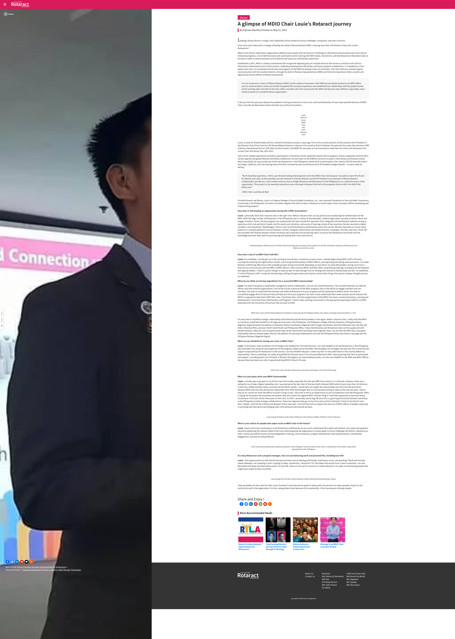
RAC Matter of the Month (333, 576)
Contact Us (310, 576)
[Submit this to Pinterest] (22, 562)
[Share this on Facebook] (7, 562)
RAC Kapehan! (352, 579)
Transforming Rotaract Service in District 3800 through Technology (51, 569)
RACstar (244, 17)
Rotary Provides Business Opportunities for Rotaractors (41, 567)
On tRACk (326, 587)
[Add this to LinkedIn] (17, 562)
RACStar (325, 579)
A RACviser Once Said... (356, 573)
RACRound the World (355, 576)
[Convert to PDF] (265, 504)
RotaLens (326, 573)
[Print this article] (260, 504)
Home (11, 14)
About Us (309, 573)
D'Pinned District (329, 582)
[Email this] (26, 562)
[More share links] (31, 562)
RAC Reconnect (353, 584)
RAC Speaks (351, 582)
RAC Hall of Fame (329, 584)
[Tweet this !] (12, 562)
